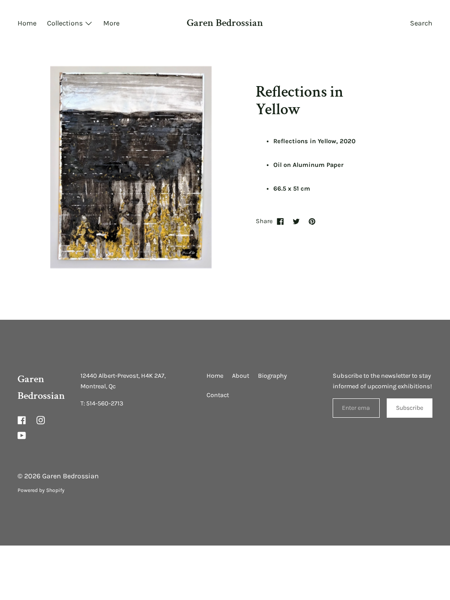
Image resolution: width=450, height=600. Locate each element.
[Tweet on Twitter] (296, 221)
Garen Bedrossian (225, 23)
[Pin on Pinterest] (312, 221)
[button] (421, 24)
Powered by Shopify (41, 490)
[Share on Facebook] (280, 221)
